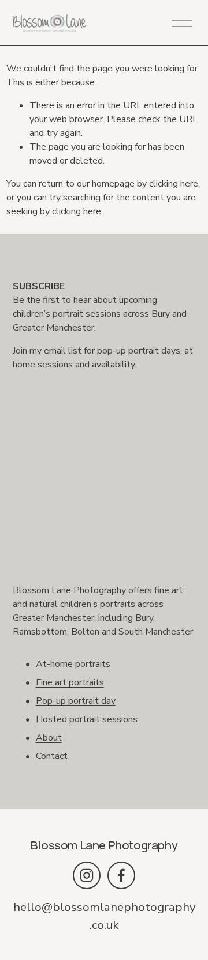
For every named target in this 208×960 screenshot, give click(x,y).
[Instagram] (87, 875)
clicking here (173, 183)
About (49, 737)
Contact (52, 756)
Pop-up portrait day (76, 701)
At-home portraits (73, 664)
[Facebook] (121, 875)
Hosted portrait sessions (87, 719)
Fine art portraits (70, 682)
